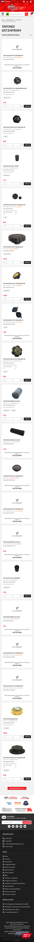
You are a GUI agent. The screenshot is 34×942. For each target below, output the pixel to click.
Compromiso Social (10, 864)
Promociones (8, 861)
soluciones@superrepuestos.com (14, 844)
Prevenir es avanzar (10, 894)
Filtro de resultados (10, 35)
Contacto (7, 859)
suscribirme (26, 822)
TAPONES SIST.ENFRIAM (9, 21)
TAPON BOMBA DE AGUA (11, 401)
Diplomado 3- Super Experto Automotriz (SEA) (17, 906)
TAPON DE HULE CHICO (11, 166)
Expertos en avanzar (10, 891)
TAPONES (18, 19)
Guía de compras (9, 886)
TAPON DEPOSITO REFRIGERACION (15, 88)
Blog (6, 875)
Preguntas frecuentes (11, 880)
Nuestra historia (9, 870)
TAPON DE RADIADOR (10, 719)
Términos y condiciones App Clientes (15, 883)
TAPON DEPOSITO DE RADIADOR (14, 283)
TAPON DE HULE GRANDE (11, 578)
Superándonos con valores (12, 909)
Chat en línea (17, 67)
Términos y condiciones (11, 878)
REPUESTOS (10, 19)
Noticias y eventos (10, 867)
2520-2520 (8, 838)
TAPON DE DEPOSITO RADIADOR (14, 127)
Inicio (3, 19)
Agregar (27, 106)
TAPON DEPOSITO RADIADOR (13, 55)
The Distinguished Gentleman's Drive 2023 (16, 904)
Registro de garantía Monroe (12, 889)
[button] (11, 1)
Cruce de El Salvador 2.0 (11, 912)
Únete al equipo (9, 872)
